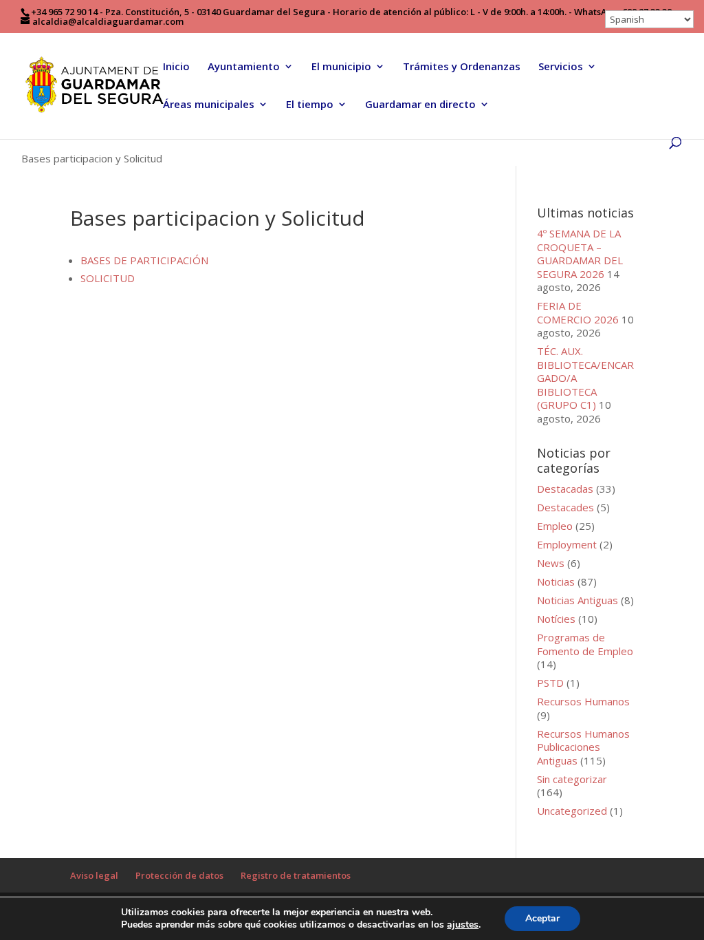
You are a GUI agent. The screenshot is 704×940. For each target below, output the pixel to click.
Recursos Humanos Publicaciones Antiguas (583, 747)
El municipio (341, 67)
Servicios (560, 67)
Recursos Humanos (583, 701)
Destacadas (565, 488)
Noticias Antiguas (577, 600)
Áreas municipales (208, 105)
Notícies (556, 619)
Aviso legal (94, 875)
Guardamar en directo (420, 105)
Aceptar (542, 918)
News (550, 563)
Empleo (555, 526)
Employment (567, 544)
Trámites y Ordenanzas (461, 67)
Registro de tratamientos (296, 875)
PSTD (550, 683)
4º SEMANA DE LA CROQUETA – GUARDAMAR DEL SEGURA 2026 (580, 253)
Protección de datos (179, 875)
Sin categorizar (572, 779)
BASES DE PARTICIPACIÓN (144, 260)
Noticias (556, 581)
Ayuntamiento (244, 67)
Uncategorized (572, 811)
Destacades (565, 507)
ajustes (462, 925)
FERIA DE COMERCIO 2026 (578, 312)
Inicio (176, 67)
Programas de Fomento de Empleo (585, 644)
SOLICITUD (107, 278)
